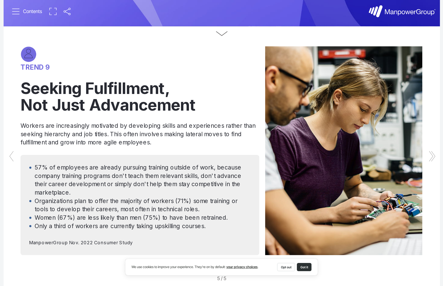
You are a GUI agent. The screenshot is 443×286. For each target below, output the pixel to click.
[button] (27, 11)
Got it (304, 267)
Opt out (286, 267)
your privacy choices (242, 267)
